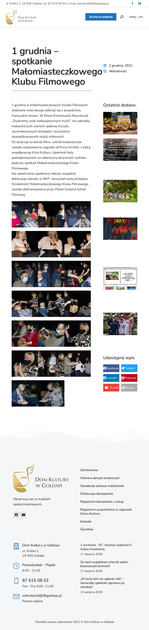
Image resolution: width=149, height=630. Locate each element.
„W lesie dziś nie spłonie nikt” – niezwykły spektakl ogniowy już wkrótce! (102, 583)
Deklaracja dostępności (96, 494)
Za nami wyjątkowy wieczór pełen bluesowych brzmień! (104, 564)
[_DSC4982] (51, 214)
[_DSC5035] (51, 304)
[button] (111, 368)
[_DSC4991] (51, 244)
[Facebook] (16, 515)
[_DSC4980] (25, 214)
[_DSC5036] (77, 304)
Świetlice (87, 529)
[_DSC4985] (25, 244)
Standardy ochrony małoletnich (102, 486)
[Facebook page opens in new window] (132, 3)
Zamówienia (89, 470)
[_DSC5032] (77, 274)
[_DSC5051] (25, 393)
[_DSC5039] (25, 333)
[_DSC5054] (51, 393)
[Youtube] (23, 515)
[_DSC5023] (25, 274)
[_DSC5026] (51, 274)
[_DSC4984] (77, 214)
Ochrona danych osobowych (100, 478)
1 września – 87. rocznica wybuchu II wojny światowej (105, 547)
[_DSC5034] (25, 304)
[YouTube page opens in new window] (139, 3)
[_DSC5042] (77, 333)
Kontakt (85, 522)
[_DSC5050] (77, 363)
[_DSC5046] (51, 363)
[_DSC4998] (77, 244)
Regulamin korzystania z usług (101, 502)
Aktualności (118, 71)
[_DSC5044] (25, 363)
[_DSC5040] (51, 333)
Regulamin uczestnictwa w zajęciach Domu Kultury (106, 512)
